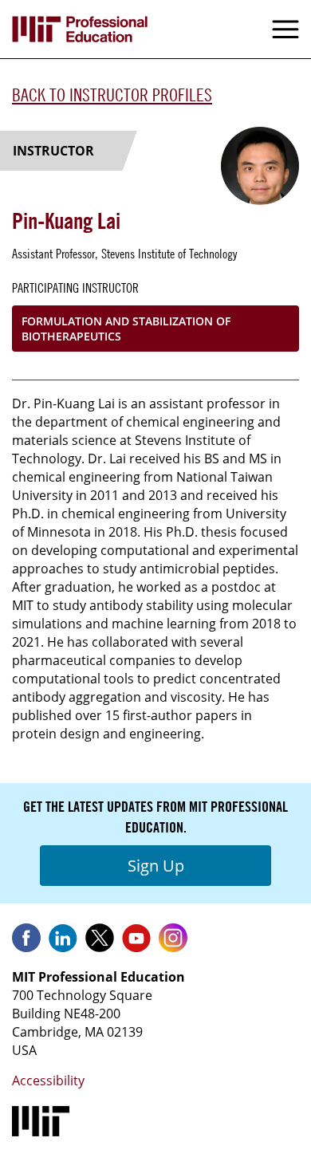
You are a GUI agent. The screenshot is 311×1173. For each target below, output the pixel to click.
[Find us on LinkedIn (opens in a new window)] (63, 943)
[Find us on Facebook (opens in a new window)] (26, 943)
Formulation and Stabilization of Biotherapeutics (126, 328)
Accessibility (48, 1080)
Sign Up (156, 865)
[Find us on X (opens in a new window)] (99, 943)
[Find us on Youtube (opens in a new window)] (136, 943)
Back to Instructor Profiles (112, 95)
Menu (285, 29)
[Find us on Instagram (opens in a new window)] (173, 943)
